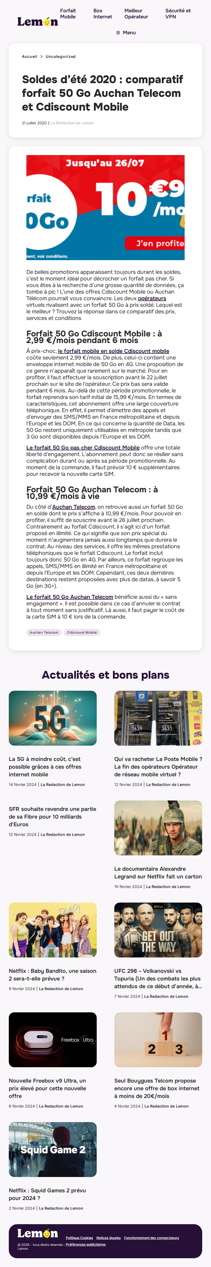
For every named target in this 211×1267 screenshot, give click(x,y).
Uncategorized (61, 56)
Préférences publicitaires (86, 1244)
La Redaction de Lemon (72, 122)
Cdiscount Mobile (82, 632)
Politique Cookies (79, 1238)
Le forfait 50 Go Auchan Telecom (69, 597)
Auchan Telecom (73, 507)
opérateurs (152, 298)
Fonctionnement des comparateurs (151, 1238)
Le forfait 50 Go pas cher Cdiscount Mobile (83, 447)
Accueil (29, 56)
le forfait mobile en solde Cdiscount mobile (113, 351)
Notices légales (108, 1238)
